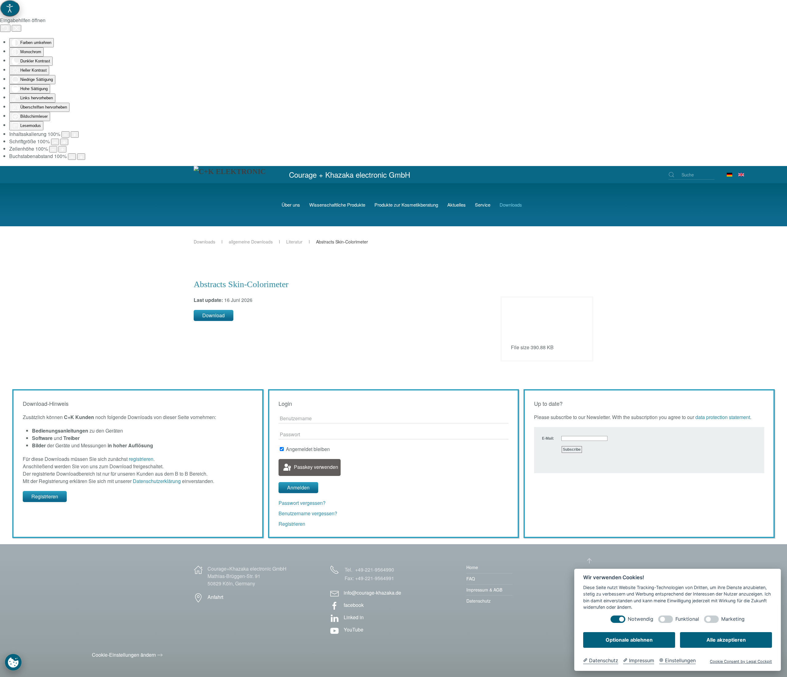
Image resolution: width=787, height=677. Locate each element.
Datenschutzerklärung (157, 481)
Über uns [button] (291, 204)
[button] (589, 560)
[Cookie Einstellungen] (13, 662)
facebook (354, 604)
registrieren (141, 458)
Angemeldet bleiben (307, 449)
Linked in (354, 617)
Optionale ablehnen (629, 640)
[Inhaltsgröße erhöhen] (75, 134)
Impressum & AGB (484, 590)
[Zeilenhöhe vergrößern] (62, 149)
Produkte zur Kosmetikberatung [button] (406, 204)
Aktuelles (456, 204)
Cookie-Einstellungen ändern (124, 654)
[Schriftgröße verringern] (55, 142)
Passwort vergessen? (302, 502)
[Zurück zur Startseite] (233, 204)
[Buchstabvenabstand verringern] (72, 156)
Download (213, 315)
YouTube (353, 629)
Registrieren (44, 496)
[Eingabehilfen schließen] (16, 28)
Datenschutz (478, 601)
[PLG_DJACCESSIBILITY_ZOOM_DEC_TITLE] (65, 134)
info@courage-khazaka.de (372, 592)
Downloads (511, 204)
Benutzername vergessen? (308, 513)
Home (472, 567)
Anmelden (298, 487)
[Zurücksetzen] (5, 28)
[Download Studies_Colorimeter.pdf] (526, 322)
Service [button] (482, 204)
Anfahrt (215, 596)
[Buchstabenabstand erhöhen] (81, 156)
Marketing (733, 619)
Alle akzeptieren (726, 640)
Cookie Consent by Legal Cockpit (741, 661)
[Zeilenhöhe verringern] (53, 149)
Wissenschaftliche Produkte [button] (337, 204)
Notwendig (640, 619)
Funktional (687, 619)
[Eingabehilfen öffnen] (10, 8)
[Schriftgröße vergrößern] (64, 142)
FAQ (470, 579)
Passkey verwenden (315, 466)
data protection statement (722, 417)
